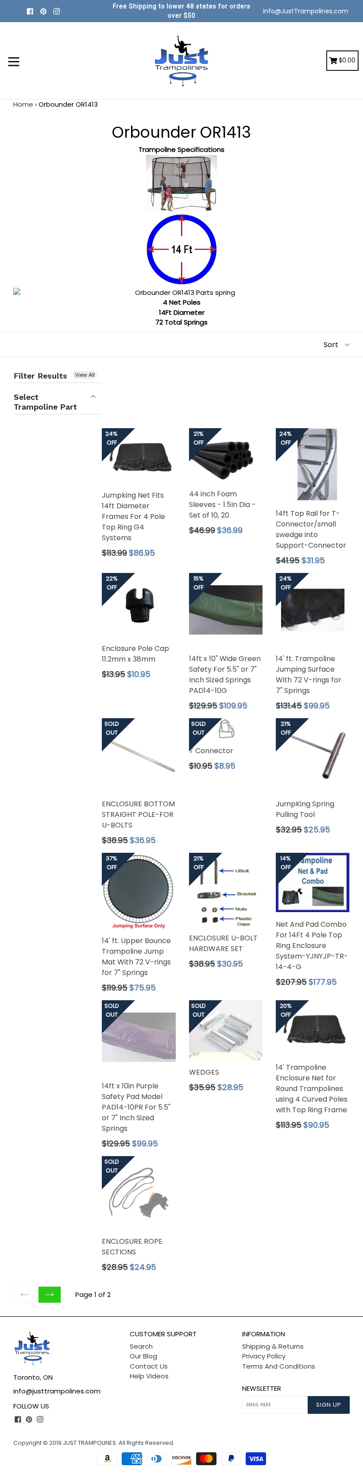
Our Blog (143, 1356)
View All (85, 375)
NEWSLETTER (261, 1389)
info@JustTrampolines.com (305, 11)
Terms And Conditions (278, 1366)
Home (23, 104)
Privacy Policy (264, 1356)
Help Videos (149, 1376)
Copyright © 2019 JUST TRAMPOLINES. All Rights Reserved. (93, 1443)
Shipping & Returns (273, 1346)
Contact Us (149, 1366)
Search (141, 1346)
